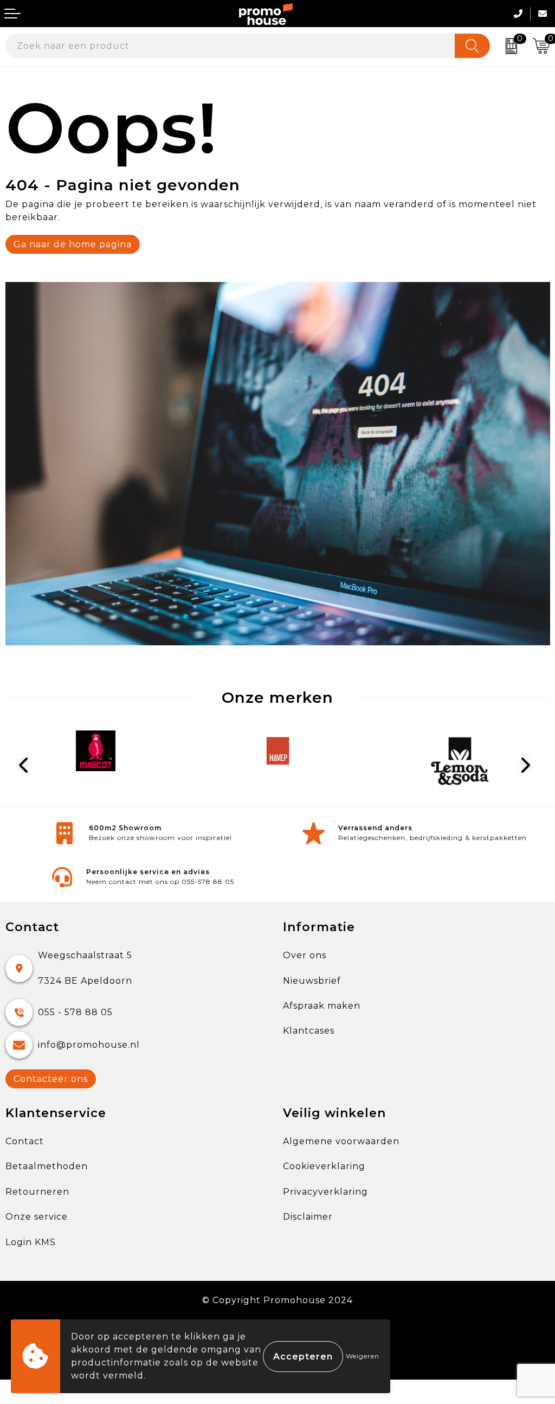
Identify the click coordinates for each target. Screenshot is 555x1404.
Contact (24, 1141)
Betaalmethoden (46, 1166)
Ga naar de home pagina (73, 244)
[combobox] (230, 46)
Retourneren (37, 1192)
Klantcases (308, 1030)
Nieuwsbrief (312, 981)
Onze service (36, 1216)
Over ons (304, 955)
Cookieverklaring (324, 1166)
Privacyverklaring (325, 1192)
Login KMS (30, 1242)
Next (528, 765)
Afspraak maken (321, 1006)
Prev (27, 765)
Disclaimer (308, 1216)
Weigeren (362, 1356)
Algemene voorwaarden (341, 1141)
